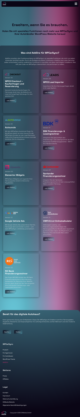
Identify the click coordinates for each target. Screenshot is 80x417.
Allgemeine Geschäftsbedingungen (15, 405)
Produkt (5, 350)
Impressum (6, 396)
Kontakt (5, 393)
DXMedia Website (9, 402)
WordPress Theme (9, 359)
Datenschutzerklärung (10, 399)
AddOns (5, 362)
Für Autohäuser (8, 356)
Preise (5, 376)
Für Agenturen (8, 353)
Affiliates (6, 379)
